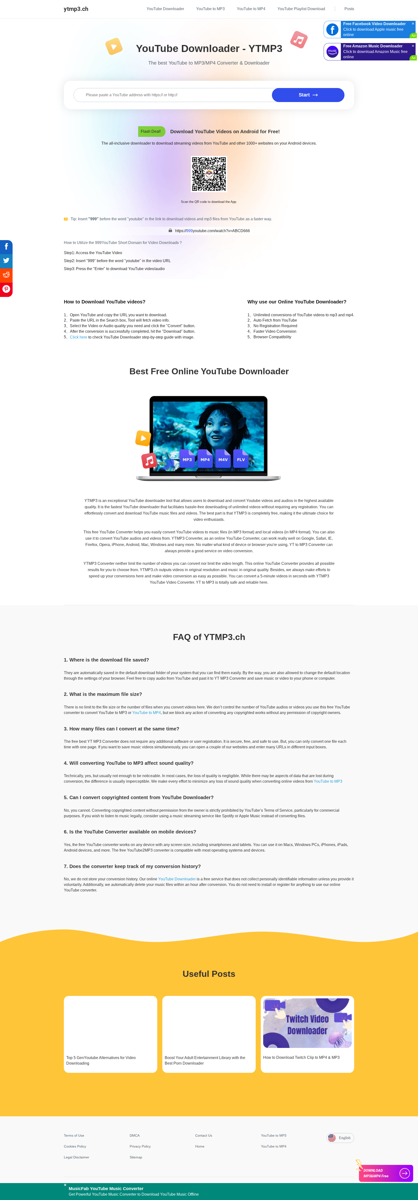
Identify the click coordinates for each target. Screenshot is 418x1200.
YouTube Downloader (177, 879)
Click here (78, 337)
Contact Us (203, 1135)
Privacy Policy (140, 1146)
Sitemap (136, 1157)
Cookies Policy (75, 1146)
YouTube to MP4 (146, 713)
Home (199, 1146)
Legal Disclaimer (76, 1157)
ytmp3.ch (76, 9)
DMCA (135, 1135)
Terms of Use (74, 1135)
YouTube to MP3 (328, 781)
